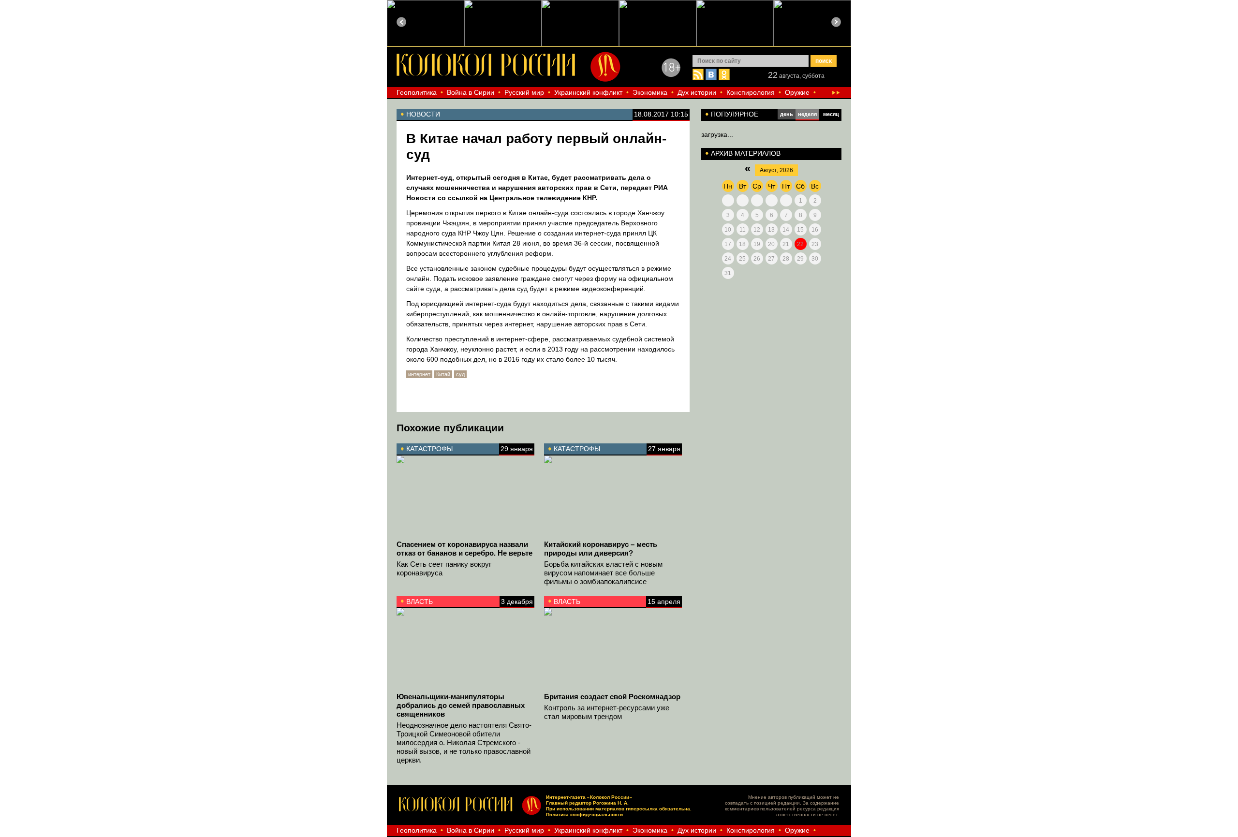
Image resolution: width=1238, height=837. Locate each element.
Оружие (797, 92)
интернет (419, 374)
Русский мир (524, 92)
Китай (443, 374)
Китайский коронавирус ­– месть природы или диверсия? (600, 548)
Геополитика (417, 92)
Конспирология (750, 92)
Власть (419, 601)
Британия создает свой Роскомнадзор (612, 696)
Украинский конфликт (588, 92)
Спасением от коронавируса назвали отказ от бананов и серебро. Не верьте (464, 548)
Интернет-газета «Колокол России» (589, 797)
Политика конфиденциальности (584, 814)
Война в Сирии (470, 92)
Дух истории (697, 92)
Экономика (650, 92)
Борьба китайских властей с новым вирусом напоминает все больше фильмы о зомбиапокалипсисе (603, 573)
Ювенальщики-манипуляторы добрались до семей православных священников (461, 705)
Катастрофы (429, 449)
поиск (823, 61)
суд (460, 374)
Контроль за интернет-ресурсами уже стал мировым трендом (606, 712)
